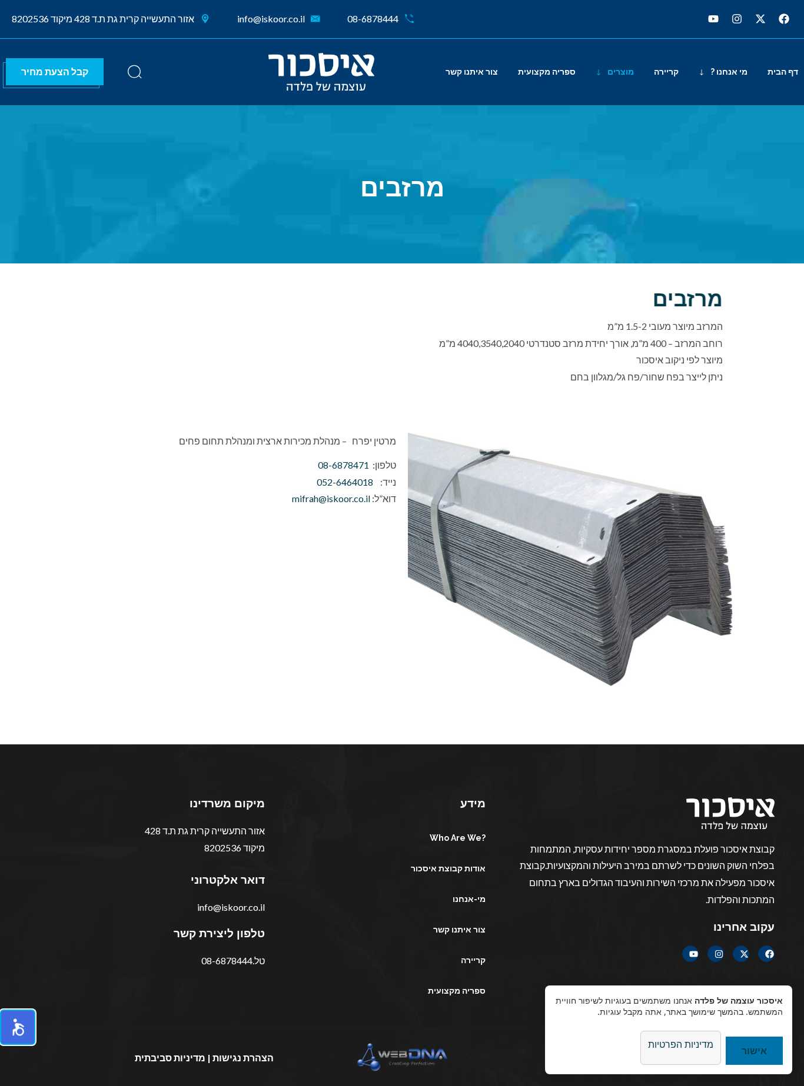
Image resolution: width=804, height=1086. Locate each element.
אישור (754, 1050)
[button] (17, 1027)
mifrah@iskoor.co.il (331, 498)
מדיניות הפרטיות (680, 1044)
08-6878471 (343, 464)
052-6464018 (345, 481)
